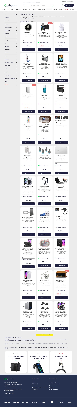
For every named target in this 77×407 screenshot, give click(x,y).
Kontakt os (51, 387)
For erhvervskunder (53, 385)
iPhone (3, 9)
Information (72, 9)
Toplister (55, 9)
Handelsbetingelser (53, 382)
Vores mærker (35, 385)
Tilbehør (34, 9)
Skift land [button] (63, 1)
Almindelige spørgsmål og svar (39, 387)
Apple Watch (18, 9)
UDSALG (66, 9)
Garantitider (35, 389)
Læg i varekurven (29, 49)
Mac (30, 9)
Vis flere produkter (45, 334)
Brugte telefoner (41, 9)
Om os (33, 382)
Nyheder (60, 9)
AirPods (12, 9)
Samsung (25, 9)
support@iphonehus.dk (9, 390)
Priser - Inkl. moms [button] (70, 1)
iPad (8, 9)
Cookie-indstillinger (53, 389)
